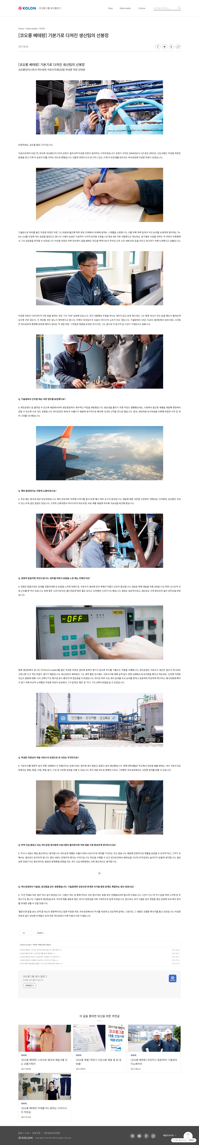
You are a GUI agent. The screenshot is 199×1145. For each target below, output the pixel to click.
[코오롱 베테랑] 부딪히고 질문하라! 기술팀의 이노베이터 (39, 957)
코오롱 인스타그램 (153, 1136)
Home (21, 28)
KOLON (25, 1138)
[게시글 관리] (30, 933)
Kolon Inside (125, 8)
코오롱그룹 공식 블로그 (35, 976)
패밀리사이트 (168, 1135)
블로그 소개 (23, 1133)
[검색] (179, 8)
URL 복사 (178, 46)
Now (110, 8)
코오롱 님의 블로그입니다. (33, 980)
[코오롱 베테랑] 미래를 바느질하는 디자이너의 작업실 (38, 960)
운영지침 (36, 1133)
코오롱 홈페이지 (132, 1136)
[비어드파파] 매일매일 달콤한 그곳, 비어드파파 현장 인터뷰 (39, 963)
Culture (141, 8)
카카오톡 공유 (164, 46)
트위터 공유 (171, 46)
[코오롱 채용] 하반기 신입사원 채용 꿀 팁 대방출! (36, 953)
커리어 (42, 28)
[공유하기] (27, 933)
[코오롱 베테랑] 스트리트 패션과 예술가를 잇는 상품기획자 (39, 950)
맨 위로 (188, 1136)
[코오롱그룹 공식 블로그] (39, 8)
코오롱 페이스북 (146, 1136)
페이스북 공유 (157, 46)
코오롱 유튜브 (139, 1136)
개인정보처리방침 (52, 1133)
